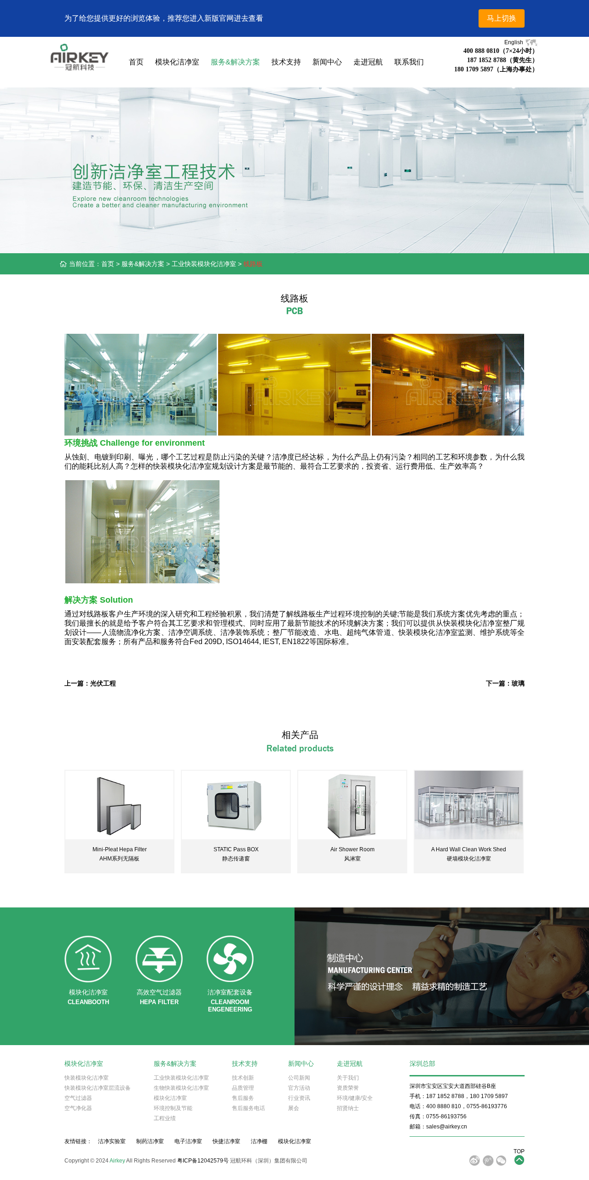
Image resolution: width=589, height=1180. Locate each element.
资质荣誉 (348, 1088)
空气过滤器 (78, 1098)
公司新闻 (299, 1078)
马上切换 (501, 18)
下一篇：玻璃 (505, 683)
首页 (136, 62)
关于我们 (348, 1078)
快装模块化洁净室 (86, 1078)
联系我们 (409, 62)
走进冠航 (368, 62)
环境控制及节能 (173, 1108)
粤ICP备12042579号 (203, 1160)
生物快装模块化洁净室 (181, 1088)
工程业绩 (165, 1118)
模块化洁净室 (177, 62)
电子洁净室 (188, 1141)
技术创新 (243, 1078)
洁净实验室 (112, 1141)
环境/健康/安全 (355, 1098)
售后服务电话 (248, 1108)
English (514, 42)
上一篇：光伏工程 (90, 683)
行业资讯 (299, 1098)
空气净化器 (78, 1108)
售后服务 (243, 1098)
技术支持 (286, 62)
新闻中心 (327, 62)
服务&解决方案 (235, 62)
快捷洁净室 (226, 1141)
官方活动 (299, 1088)
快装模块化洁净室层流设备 (97, 1088)
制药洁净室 (150, 1141)
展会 (293, 1108)
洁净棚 (259, 1141)
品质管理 (243, 1088)
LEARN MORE (119, 805)
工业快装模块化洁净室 (204, 263)
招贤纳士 (348, 1108)
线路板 (253, 263)
